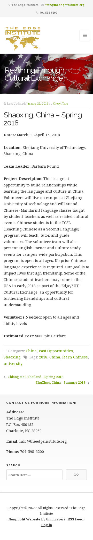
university (13, 363)
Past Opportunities (56, 350)
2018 (43, 357)
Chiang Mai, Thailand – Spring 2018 (35, 376)
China (31, 350)
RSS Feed (75, 519)
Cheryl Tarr (60, 103)
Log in (46, 524)
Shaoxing (12, 357)
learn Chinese (75, 357)
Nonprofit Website (24, 519)
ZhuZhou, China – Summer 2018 (60, 382)
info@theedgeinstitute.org (65, 5)
